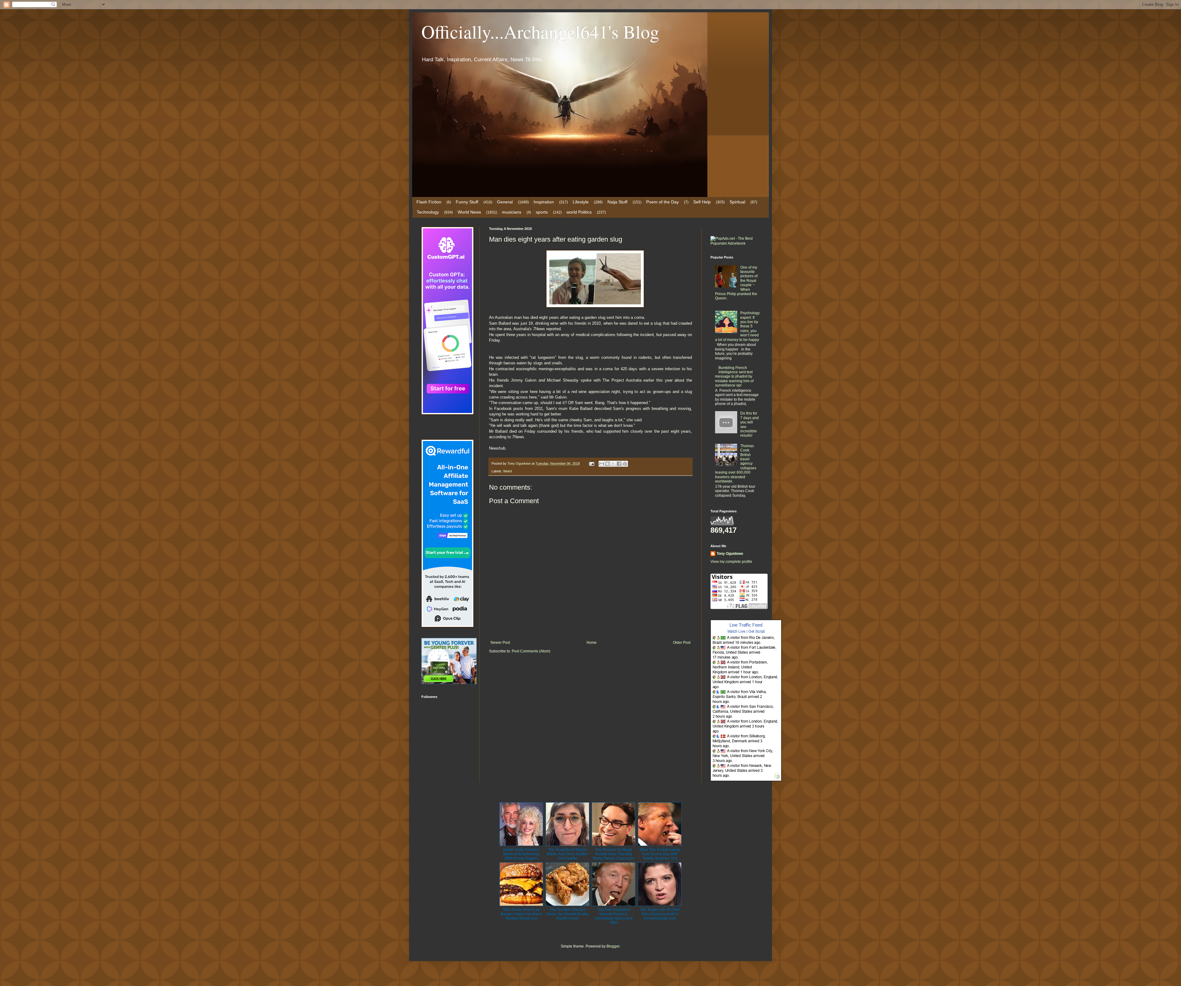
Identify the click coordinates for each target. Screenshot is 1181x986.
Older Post (681, 642)
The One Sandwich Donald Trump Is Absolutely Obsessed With (613, 916)
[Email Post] (591, 463)
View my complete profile (731, 561)
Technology (428, 212)
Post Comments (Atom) (531, 651)
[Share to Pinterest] (625, 464)
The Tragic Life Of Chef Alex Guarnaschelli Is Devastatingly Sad (660, 914)
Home (592, 642)
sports (542, 212)
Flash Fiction (428, 201)
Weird (507, 471)
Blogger (612, 946)
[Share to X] (613, 464)
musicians (511, 212)
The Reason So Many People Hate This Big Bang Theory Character (613, 854)
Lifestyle (581, 201)
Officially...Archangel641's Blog (540, 31)
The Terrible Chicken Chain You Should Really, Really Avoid (567, 914)
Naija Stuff (617, 201)
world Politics (579, 212)
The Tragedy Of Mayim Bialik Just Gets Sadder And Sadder (567, 854)
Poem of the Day (662, 201)
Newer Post (500, 642)
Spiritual (737, 201)
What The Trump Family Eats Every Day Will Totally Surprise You (659, 854)
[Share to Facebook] (619, 464)
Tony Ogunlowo (730, 553)
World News (469, 212)
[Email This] (601, 464)
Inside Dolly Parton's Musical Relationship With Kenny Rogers (521, 854)
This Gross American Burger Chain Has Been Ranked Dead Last (521, 914)
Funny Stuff (467, 201)
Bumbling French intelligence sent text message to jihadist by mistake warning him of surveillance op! (734, 377)
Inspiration (544, 201)
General (505, 201)
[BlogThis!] (607, 464)
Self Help (702, 201)
